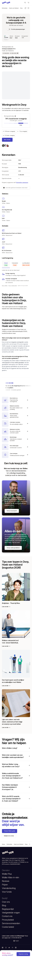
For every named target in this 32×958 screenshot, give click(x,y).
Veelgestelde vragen (11, 912)
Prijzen (5, 884)
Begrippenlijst (8, 909)
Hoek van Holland (13, 8)
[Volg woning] (28, 8)
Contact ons (7, 916)
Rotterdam (4, 8)
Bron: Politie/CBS (13, 285)
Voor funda (6, 892)
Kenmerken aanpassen (22, 182)
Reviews (5, 881)
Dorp (21, 8)
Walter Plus (7, 874)
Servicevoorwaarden (11, 923)
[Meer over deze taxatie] (17, 53)
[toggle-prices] (9, 29)
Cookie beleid (8, 927)
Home (3, 844)
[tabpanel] (16, 276)
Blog (4, 905)
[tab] (6, 264)
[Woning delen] (25, 8)
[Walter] (6, 2)
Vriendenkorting (9, 888)
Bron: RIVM (5, 285)
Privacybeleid (8, 920)
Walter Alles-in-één (10, 877)
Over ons (6, 902)
